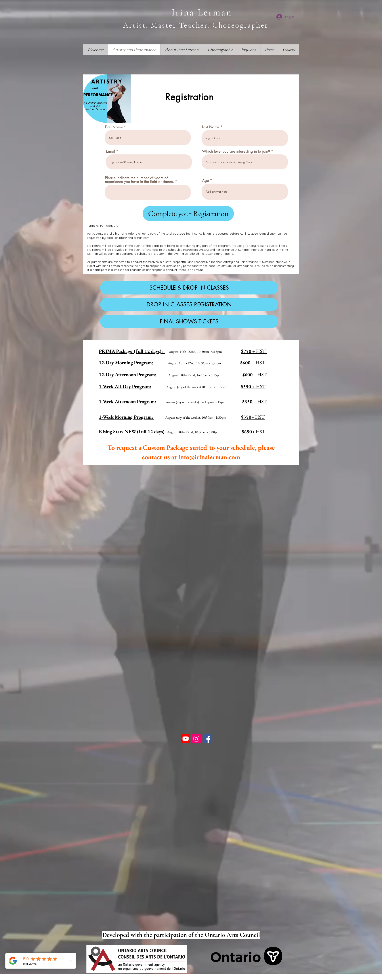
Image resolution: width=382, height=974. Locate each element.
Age (205, 180)
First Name (114, 127)
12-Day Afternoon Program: (129, 374)
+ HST (255, 374)
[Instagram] (196, 738)
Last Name (210, 127)
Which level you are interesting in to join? (236, 151)
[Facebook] (207, 738)
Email (110, 151)
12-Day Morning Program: (126, 362)
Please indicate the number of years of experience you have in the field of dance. (139, 180)
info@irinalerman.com (133, 237)
